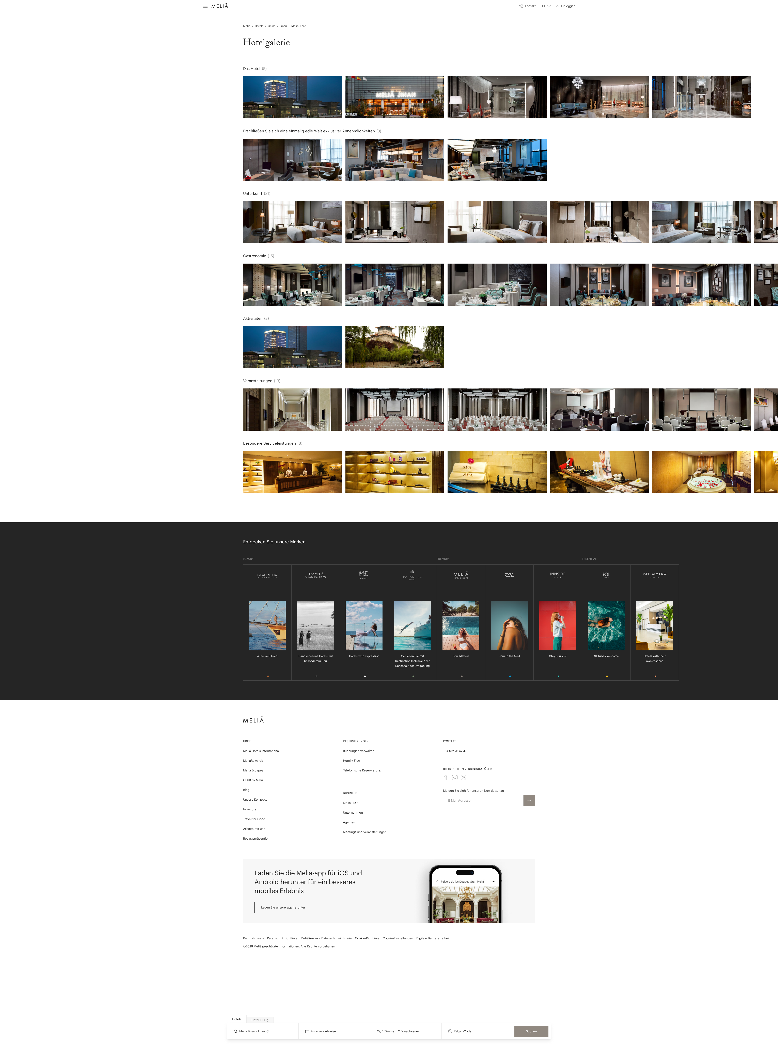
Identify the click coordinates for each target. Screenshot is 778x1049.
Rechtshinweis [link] (253, 938)
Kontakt (449, 741)
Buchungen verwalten (358, 751)
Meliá (246, 26)
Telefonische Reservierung (362, 770)
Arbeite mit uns (254, 829)
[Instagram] (455, 777)
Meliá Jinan (298, 26)
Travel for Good (254, 819)
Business (350, 793)
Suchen (531, 1031)
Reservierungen (356, 741)
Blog (246, 790)
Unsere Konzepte (255, 799)
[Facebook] (446, 777)
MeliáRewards (253, 761)
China (272, 26)
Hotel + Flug (351, 761)
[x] (464, 777)
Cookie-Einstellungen (398, 938)
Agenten (349, 822)
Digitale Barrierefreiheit (433, 938)
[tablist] (389, 1019)
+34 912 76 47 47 (455, 751)
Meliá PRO (350, 803)
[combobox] (546, 6)
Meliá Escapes (253, 770)
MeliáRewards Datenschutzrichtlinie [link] (326, 938)
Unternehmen (353, 812)
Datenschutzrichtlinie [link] (282, 938)
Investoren (250, 809)
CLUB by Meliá (253, 780)
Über (247, 741)
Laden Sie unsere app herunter (283, 907)
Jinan (283, 26)
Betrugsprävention (256, 838)
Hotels (259, 26)
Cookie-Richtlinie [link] (367, 938)
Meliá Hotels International (261, 751)
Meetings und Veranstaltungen (365, 832)
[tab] (237, 1019)
